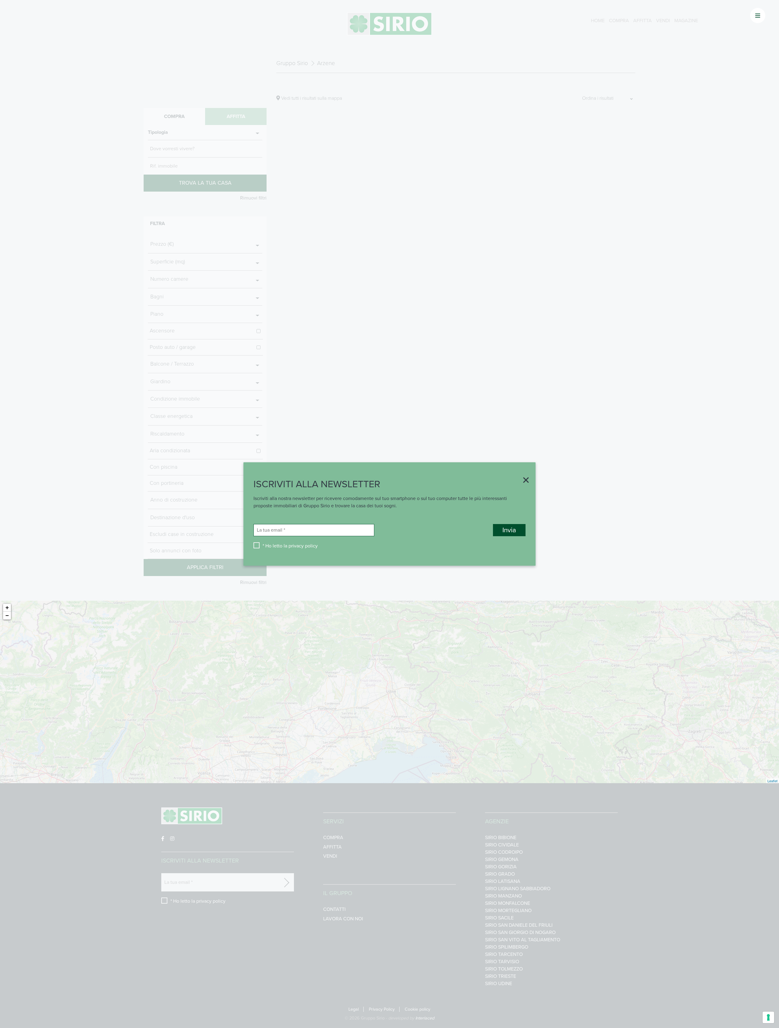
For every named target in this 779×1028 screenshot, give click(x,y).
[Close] (523, 480)
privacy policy (303, 546)
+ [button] (7, 607)
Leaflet (772, 780)
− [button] (7, 615)
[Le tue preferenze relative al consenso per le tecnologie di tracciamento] (768, 1017)
